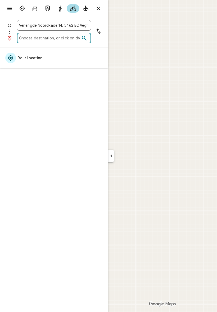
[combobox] (54, 25)
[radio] (22, 8)
